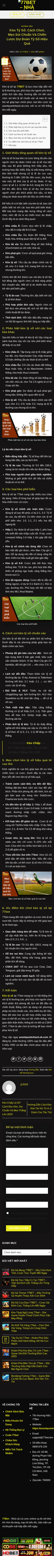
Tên (8, 1171)
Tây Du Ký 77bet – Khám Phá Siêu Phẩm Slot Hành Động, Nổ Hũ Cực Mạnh (30, 1341)
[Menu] (4, 5)
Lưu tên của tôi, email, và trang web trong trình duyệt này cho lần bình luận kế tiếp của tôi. (26, 1217)
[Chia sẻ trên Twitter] (24, 1059)
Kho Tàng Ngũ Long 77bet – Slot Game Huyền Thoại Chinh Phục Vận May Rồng (30, 1315)
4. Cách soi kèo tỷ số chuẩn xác (21, 134)
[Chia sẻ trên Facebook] (18, 1059)
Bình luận (11, 1145)
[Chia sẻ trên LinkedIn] (40, 1059)
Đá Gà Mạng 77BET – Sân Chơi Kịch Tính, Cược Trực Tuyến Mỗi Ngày (31, 1271)
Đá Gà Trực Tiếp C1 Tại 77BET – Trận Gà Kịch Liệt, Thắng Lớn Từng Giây (30, 1283)
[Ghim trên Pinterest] (35, 1059)
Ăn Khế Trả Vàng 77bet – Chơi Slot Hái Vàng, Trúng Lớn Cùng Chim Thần (30, 1328)
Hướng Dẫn (27, 26)
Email (9, 1185)
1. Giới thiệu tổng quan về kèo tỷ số (23, 123)
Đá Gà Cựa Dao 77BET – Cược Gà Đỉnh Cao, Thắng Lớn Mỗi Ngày (30, 1304)
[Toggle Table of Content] (43, 119)
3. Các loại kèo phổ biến (17, 131)
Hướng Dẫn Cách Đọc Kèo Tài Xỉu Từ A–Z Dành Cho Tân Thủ (40, 1108)
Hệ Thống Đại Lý (14, 1430)
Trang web (11, 1199)
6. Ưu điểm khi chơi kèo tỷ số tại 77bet (24, 141)
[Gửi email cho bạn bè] (29, 1059)
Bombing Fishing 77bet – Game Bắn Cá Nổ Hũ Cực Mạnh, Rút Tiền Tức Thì (30, 1379)
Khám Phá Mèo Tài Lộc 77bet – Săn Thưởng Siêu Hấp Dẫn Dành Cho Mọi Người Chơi (30, 1366)
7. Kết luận (11, 145)
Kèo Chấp (33, 743)
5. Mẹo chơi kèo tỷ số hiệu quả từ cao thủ (26, 138)
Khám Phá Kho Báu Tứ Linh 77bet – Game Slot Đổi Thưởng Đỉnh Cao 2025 (30, 1353)
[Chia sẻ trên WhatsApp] (13, 1059)
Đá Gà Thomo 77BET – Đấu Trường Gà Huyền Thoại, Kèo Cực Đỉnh (30, 1294)
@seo (41, 52)
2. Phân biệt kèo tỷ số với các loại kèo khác (26, 127)
